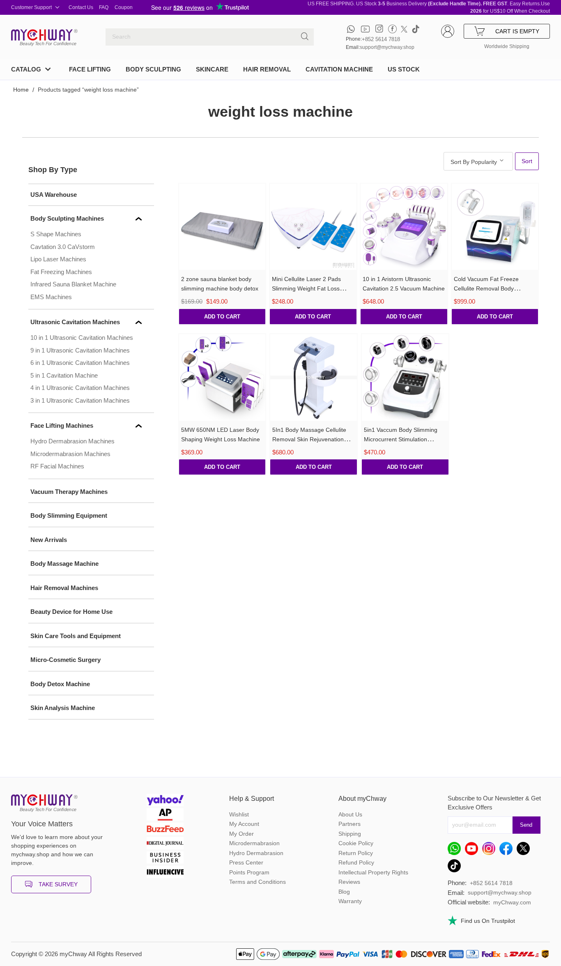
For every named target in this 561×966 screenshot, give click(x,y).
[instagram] (379, 29)
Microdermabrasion (254, 843)
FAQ (103, 7)
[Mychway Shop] (42, 35)
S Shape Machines (55, 234)
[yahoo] (165, 801)
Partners (349, 824)
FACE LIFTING (90, 69)
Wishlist (239, 814)
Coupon (124, 7)
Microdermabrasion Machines (70, 453)
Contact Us (81, 7)
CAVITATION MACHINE (339, 69)
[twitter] (404, 29)
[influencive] (165, 873)
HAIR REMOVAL (267, 69)
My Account (244, 824)
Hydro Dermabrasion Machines (72, 441)
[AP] (165, 815)
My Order (241, 833)
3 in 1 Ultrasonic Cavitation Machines (80, 400)
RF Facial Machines (57, 466)
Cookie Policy (355, 843)
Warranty (350, 901)
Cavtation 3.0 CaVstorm (62, 246)
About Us (350, 814)
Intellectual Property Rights (373, 872)
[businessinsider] (165, 858)
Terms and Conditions (257, 881)
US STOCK (404, 69)
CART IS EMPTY (517, 31)
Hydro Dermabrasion (256, 853)
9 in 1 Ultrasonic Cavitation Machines (80, 350)
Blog (344, 891)
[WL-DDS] (405, 377)
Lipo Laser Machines (58, 259)
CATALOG (26, 69)
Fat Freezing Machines (61, 271)
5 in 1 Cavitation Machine (64, 375)
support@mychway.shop (387, 47)
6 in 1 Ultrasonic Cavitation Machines (80, 362)
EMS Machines (51, 296)
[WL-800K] (313, 377)
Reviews (349, 881)
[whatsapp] (351, 29)
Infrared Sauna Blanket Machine (73, 284)
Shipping (349, 833)
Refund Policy (356, 862)
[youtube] (365, 29)
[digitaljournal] (165, 844)
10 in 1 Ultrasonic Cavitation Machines (81, 337)
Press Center (246, 862)
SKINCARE (212, 69)
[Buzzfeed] (165, 830)
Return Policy (355, 853)
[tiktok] (416, 29)
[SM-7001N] (495, 227)
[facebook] (392, 29)
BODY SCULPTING (153, 69)
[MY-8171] (222, 377)
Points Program (249, 872)
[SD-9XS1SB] (404, 227)
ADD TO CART (222, 317)
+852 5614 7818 (381, 39)
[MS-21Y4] (313, 227)
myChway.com (512, 902)
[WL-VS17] (222, 227)
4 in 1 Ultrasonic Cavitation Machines (80, 387)
